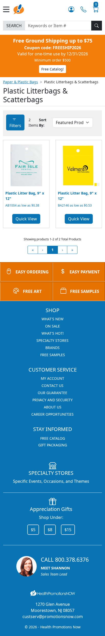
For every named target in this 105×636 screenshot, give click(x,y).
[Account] (71, 9)
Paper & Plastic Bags (20, 81)
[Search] (96, 25)
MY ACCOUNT (52, 378)
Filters (15, 125)
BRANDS (52, 347)
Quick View (26, 219)
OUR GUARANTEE (52, 392)
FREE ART (32, 291)
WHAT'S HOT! (53, 333)
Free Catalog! (52, 69)
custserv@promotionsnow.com (52, 616)
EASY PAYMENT (85, 272)
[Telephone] (83, 9)
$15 (67, 529)
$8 (50, 529)
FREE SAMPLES (84, 291)
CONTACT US (52, 385)
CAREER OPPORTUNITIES (52, 414)
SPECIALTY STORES (52, 340)
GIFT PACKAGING (52, 445)
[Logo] (19, 9)
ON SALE (52, 326)
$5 (33, 529)
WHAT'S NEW (52, 318)
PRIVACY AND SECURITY (52, 399)
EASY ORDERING (32, 272)
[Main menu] (8, 9)
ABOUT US (52, 407)
